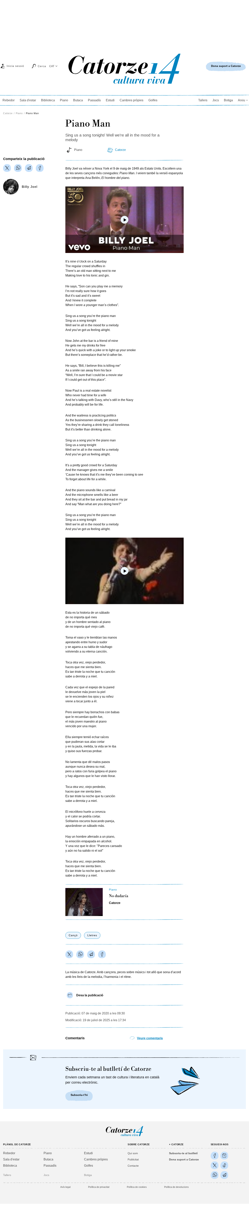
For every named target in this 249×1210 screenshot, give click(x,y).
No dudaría (118, 896)
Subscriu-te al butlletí (183, 1153)
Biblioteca (48, 100)
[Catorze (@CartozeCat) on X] (214, 1165)
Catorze (8, 113)
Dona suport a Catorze (184, 1159)
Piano (64, 100)
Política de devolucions (176, 1187)
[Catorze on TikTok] (224, 1165)
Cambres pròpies (131, 100)
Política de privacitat (98, 1187)
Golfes (152, 100)
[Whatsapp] (18, 168)
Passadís (94, 100)
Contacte (133, 1165)
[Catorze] (124, 1135)
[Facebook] (40, 168)
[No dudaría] (84, 902)
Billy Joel (29, 186)
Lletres (92, 935)
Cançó (73, 935)
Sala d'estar (28, 100)
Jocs (215, 100)
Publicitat (133, 1159)
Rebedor (9, 100)
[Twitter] (7, 168)
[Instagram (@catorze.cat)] (224, 1155)
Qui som (133, 1153)
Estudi (110, 100)
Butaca (78, 100)
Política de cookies (137, 1187)
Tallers (202, 100)
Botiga (228, 100)
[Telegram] (29, 168)
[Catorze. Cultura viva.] (214, 1155)
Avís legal (65, 1187)
